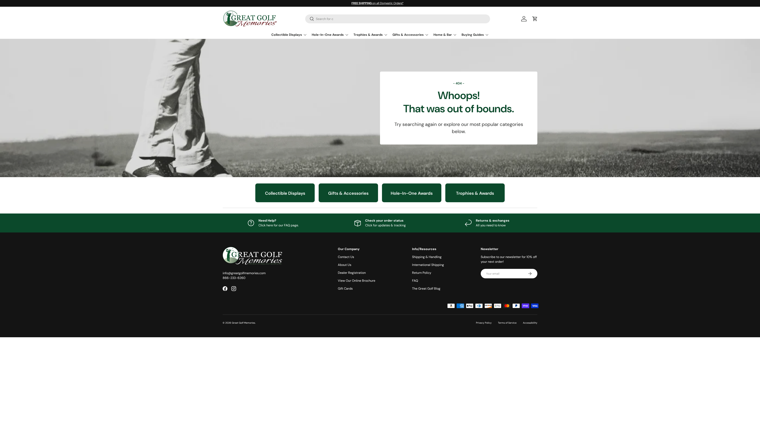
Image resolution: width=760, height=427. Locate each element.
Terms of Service (507, 322)
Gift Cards (345, 288)
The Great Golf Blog (426, 288)
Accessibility (530, 322)
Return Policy (421, 273)
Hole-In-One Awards (328, 35)
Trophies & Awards (368, 35)
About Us (344, 265)
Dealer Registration (352, 273)
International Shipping (428, 265)
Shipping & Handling (427, 257)
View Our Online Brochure (356, 281)
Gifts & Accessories (408, 35)
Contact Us (346, 257)
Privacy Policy (484, 322)
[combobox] (397, 18)
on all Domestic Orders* (378, 3)
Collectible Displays (286, 35)
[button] (535, 18)
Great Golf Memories (243, 322)
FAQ (415, 281)
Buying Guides (473, 35)
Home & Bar (442, 35)
